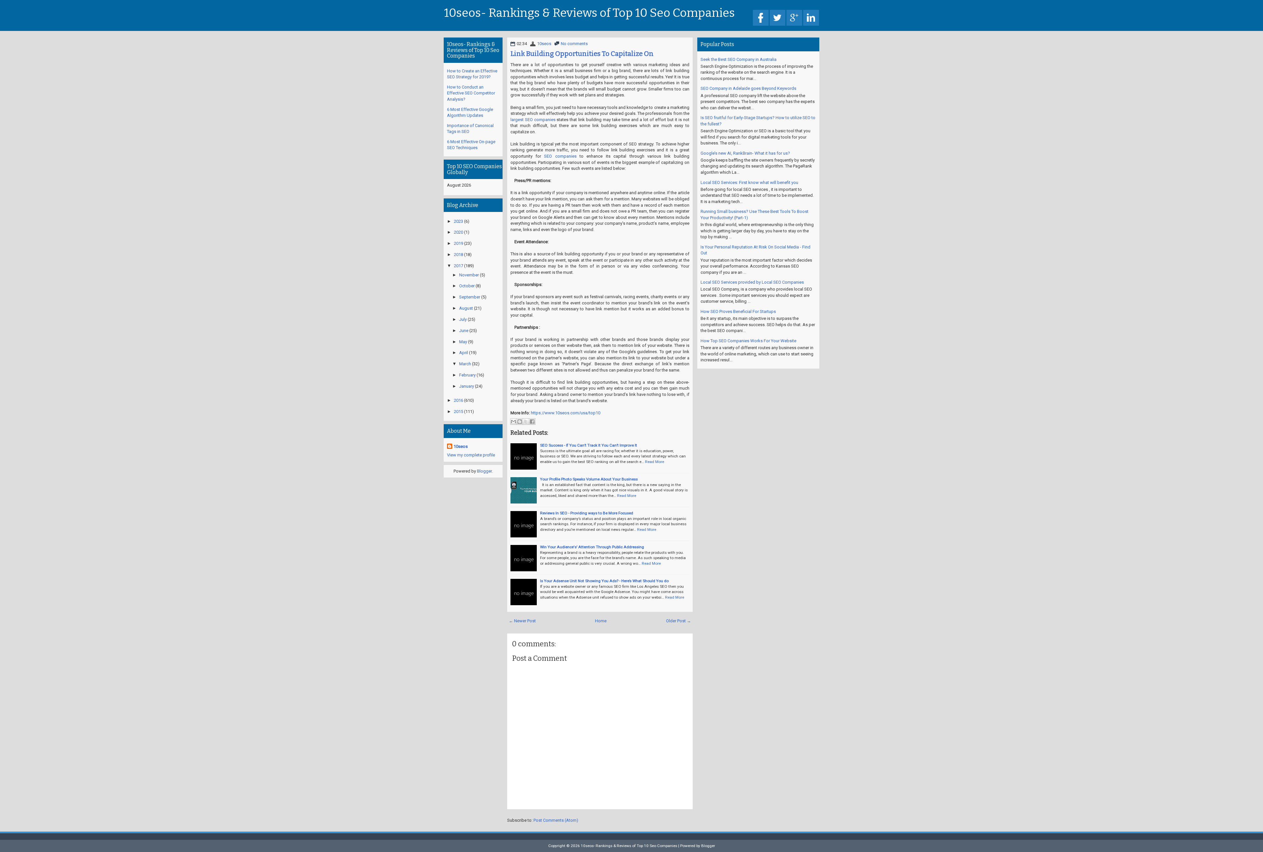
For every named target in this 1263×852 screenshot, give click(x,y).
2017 (458, 265)
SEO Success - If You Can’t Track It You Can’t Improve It (588, 445)
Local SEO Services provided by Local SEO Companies (752, 282)
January (466, 386)
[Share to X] (526, 421)
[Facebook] (761, 18)
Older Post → (678, 620)
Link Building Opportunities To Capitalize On (582, 54)
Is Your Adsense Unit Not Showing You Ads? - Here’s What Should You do (604, 581)
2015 (458, 411)
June (463, 330)
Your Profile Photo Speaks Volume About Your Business (589, 479)
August (466, 308)
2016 (458, 400)
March (465, 363)
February (467, 375)
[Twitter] (777, 18)
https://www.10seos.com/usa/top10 (565, 412)
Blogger (484, 471)
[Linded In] (811, 18)
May (463, 341)
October (467, 285)
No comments (574, 43)
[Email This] (513, 421)
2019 (458, 243)
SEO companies (560, 156)
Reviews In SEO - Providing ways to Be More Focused (586, 513)
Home (601, 620)
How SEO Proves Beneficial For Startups (738, 311)
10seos (544, 43)
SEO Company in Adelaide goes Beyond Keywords (748, 88)
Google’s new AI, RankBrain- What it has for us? (745, 153)
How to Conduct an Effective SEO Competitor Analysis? (471, 93)
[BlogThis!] (519, 421)
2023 (458, 221)
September (469, 297)
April (463, 352)
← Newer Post (522, 620)
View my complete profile (471, 454)
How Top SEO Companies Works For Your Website (748, 340)
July (463, 319)
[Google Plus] (794, 18)
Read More (654, 461)
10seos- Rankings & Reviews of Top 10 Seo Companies (589, 13)
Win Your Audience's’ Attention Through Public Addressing (592, 547)
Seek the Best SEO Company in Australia (739, 59)
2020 (458, 232)
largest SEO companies (533, 119)
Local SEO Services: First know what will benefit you (749, 182)
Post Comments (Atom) (555, 820)
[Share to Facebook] (532, 421)
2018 (458, 254)
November (469, 274)
